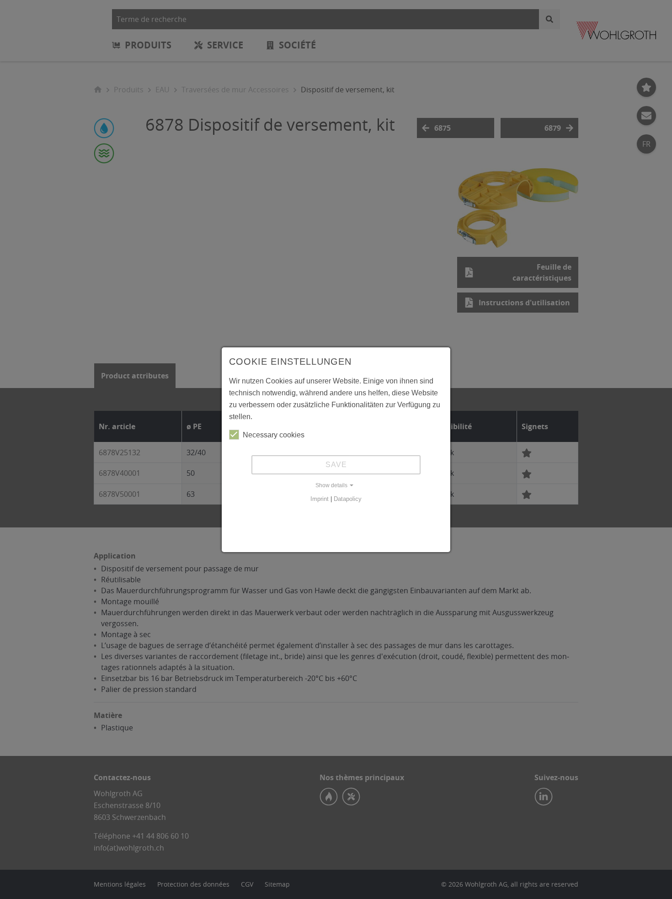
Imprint (319, 498)
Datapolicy (348, 498)
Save (336, 464)
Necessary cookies (273, 435)
